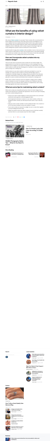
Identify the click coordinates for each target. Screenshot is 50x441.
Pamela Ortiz (34, 362)
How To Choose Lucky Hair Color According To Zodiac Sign (34, 130)
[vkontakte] (20, 117)
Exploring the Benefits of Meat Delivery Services (33, 153)
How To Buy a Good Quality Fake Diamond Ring (38, 361)
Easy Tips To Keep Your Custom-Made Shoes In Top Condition (17, 427)
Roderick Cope (29, 126)
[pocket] (18, 117)
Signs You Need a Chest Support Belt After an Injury (34, 366)
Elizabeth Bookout (12, 26)
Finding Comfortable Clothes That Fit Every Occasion (16, 410)
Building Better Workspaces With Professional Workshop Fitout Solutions (37, 372)
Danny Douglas (14, 418)
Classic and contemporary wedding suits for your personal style (17, 416)
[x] (14, 117)
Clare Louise (34, 357)
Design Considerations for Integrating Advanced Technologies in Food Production (37, 379)
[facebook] (16, 117)
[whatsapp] (22, 117)
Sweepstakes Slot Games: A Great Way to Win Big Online (17, 153)
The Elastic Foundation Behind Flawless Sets (17, 421)
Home (6, 5)
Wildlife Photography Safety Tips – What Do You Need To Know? (14, 143)
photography (9, 126)
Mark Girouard (13, 411)
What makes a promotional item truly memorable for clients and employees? (38, 355)
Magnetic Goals (12, 1)
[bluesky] (24, 117)
